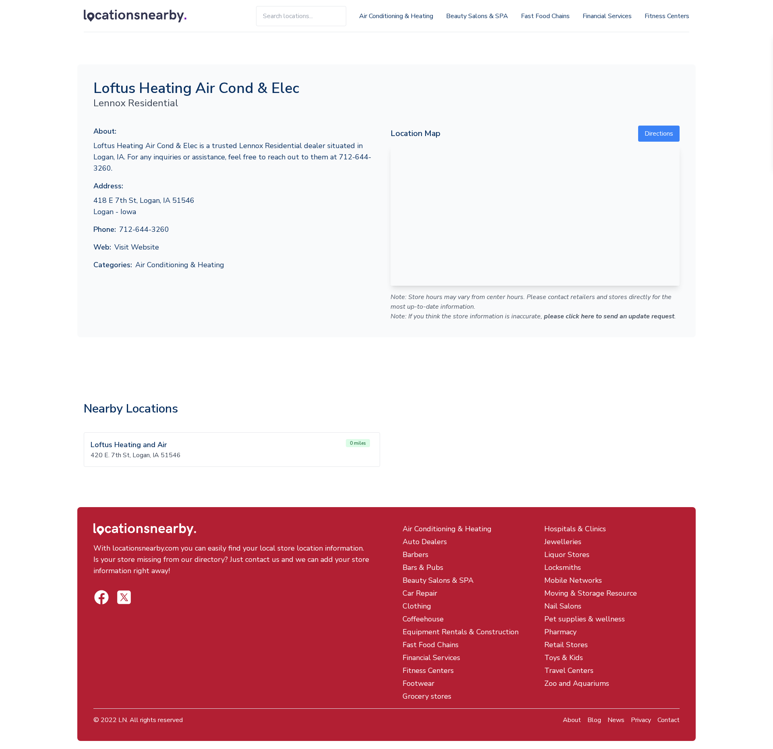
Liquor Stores (566, 554)
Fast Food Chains (545, 16)
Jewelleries (562, 542)
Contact (668, 720)
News (616, 720)
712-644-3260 (144, 229)
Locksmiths (562, 567)
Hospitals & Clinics (575, 529)
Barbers (415, 554)
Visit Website (136, 247)
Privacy (641, 720)
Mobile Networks (573, 580)
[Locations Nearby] (144, 16)
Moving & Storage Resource (590, 593)
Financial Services (607, 16)
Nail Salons (562, 606)
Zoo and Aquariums (576, 683)
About (572, 720)
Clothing (417, 606)
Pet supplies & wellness (584, 619)
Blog (594, 720)
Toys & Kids (563, 657)
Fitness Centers (667, 16)
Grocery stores (427, 696)
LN (122, 720)
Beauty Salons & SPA (477, 16)
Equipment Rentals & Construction (461, 632)
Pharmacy (560, 632)
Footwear (418, 683)
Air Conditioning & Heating (396, 16)
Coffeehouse (423, 619)
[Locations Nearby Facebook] (124, 597)
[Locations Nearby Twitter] (101, 597)
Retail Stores (566, 645)
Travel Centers (568, 670)
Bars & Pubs (423, 567)
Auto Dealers (425, 542)
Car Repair (420, 593)
